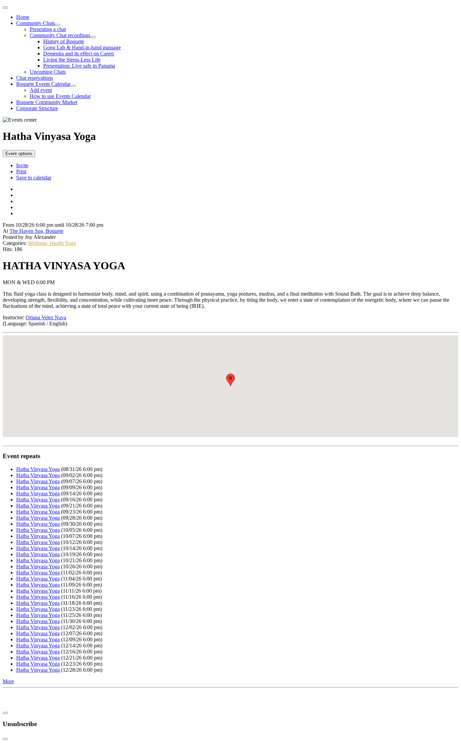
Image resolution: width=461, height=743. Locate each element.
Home (22, 17)
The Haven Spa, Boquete (36, 231)
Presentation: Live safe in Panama (79, 66)
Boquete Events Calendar (43, 84)
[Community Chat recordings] (93, 37)
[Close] (5, 713)
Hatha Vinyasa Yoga (38, 469)
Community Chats (35, 23)
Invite (22, 165)
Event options (18, 153)
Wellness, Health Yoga (52, 243)
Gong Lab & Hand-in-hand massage (82, 47)
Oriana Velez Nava (46, 317)
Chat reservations (34, 78)
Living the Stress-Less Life (72, 60)
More (8, 681)
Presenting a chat (48, 29)
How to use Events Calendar (60, 96)
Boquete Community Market (46, 102)
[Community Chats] (57, 25)
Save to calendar (33, 177)
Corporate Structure (37, 108)
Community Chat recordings (60, 35)
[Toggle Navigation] (5, 7)
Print (21, 171)
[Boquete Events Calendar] (73, 86)
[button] (230, 380)
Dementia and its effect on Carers (78, 53)
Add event (41, 90)
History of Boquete (63, 41)
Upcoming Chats (48, 72)
